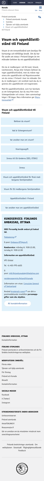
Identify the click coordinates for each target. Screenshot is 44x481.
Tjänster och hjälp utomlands (17, 24)
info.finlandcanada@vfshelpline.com (24, 273)
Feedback (22, 450)
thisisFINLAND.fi (8, 423)
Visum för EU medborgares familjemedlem (22, 189)
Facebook (5, 395)
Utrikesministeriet (9, 416)
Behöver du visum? (22, 121)
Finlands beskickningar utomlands (20, 444)
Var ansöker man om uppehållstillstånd (22, 208)
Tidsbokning (9, 237)
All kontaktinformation (17, 303)
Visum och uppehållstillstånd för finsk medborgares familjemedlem (22, 178)
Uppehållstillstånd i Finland (22, 198)
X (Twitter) (6, 399)
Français (38, 2)
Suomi (15, 2)
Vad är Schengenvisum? (22, 130)
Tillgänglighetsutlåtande (32, 447)
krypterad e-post (18, 291)
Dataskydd (17, 447)
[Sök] (36, 7)
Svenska (9, 22)
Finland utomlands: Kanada (16, 19)
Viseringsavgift (22, 149)
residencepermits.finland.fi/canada (18, 278)
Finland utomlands (9, 17)
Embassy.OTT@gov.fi (19, 242)
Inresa (22, 167)
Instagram (6, 403)
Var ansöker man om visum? (22, 140)
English (30, 2)
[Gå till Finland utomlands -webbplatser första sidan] (4, 2)
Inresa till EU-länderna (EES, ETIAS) (22, 158)
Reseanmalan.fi (8, 427)
